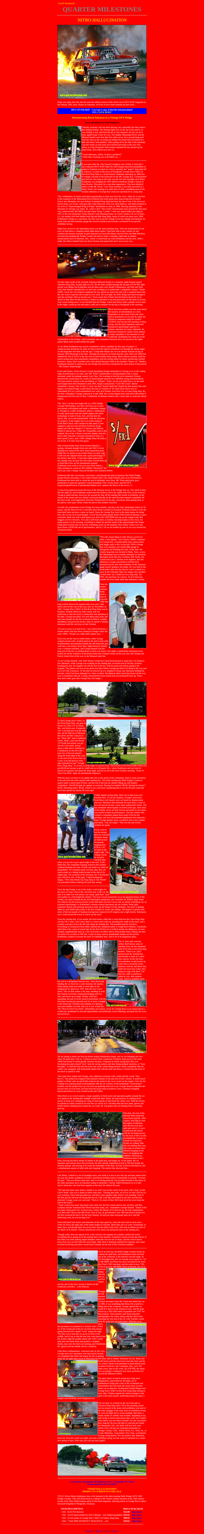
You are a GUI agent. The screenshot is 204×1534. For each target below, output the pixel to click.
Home (99, 1531)
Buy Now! (137, 1512)
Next (115, 1531)
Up (107, 1531)
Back (89, 1531)
